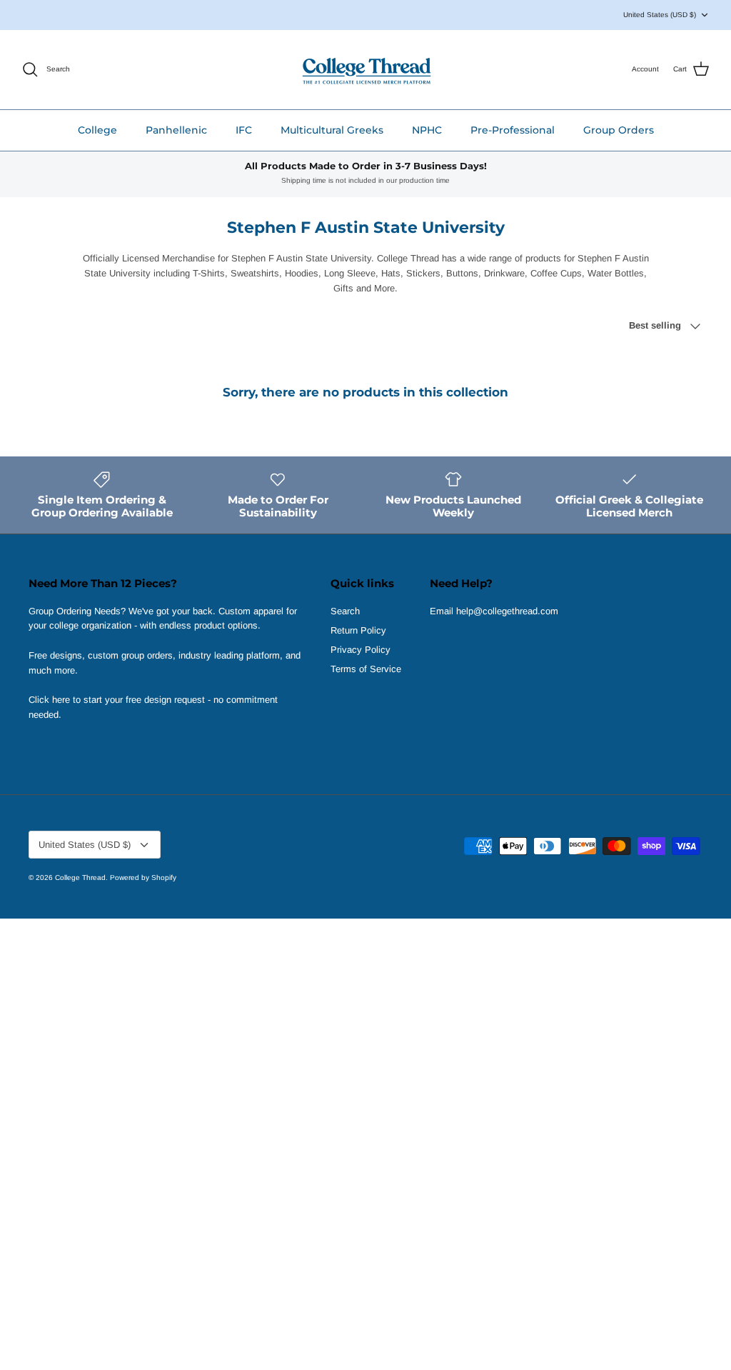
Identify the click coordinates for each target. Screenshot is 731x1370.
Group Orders (618, 130)
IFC (244, 130)
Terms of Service (366, 669)
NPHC (427, 130)
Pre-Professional (512, 130)
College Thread (80, 877)
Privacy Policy (360, 649)
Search (345, 611)
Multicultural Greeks (332, 130)
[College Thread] (366, 69)
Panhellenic (176, 130)
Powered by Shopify (143, 877)
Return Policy (358, 630)
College (97, 130)
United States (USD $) (659, 15)
